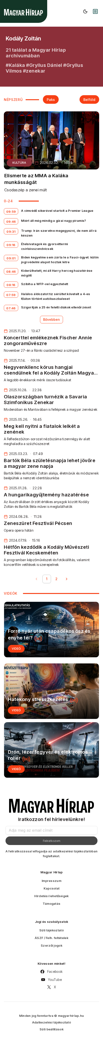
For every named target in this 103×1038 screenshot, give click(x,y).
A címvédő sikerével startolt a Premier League (57, 211)
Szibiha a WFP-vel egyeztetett (44, 284)
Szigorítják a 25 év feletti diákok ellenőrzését (56, 307)
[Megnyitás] (95, 11)
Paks (51, 100)
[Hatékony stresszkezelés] (51, 691)
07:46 (11, 308)
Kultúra (19, 162)
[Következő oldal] (67, 579)
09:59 (11, 211)
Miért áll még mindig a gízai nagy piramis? (53, 220)
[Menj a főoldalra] (23, 12)
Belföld (89, 100)
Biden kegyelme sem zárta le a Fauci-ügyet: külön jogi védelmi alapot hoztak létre (60, 259)
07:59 (11, 295)
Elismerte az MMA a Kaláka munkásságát (36, 179)
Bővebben (51, 319)
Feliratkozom (51, 841)
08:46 (11, 271)
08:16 (11, 285)
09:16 (11, 245)
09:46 (11, 221)
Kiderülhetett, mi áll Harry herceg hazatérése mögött (56, 273)
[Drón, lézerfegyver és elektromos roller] (51, 750)
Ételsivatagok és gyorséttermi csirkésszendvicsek (44, 246)
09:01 (11, 258)
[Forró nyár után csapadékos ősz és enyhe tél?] (51, 629)
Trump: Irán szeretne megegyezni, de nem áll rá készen (59, 233)
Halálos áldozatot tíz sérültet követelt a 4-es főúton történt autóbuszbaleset (55, 296)
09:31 (11, 231)
